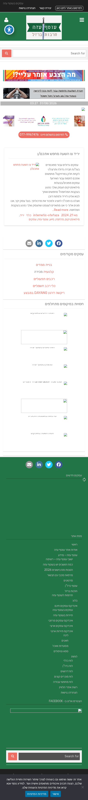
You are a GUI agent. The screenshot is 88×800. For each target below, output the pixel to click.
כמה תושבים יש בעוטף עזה (58, 564)
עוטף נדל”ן (71, 586)
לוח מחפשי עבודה (63, 682)
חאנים (65, 640)
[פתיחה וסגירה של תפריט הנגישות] (9, 30)
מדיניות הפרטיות (36, 794)
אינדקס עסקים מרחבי (60, 620)
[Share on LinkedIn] (39, 243)
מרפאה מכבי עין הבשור (60, 575)
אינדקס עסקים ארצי (61, 626)
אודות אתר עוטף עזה (65, 550)
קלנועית (48, 272)
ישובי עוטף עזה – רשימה (59, 559)
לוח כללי (68, 660)
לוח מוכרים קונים (63, 676)
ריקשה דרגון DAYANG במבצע (44, 293)
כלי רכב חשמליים (44, 286)
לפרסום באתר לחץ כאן (69, 8)
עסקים (32, 219)
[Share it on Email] (29, 243)
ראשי (74, 544)
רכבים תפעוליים (44, 279)
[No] (83, 787)
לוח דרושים (67, 671)
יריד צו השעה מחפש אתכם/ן (58, 154)
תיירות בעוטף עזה (63, 615)
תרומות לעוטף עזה (62, 595)
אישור (55, 794)
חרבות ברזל (71, 591)
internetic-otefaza (46, 215)
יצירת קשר (45, 8)
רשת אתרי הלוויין (68, 687)
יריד (22, 215)
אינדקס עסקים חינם (66, 606)
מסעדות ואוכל (60, 646)
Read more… (60, 210)
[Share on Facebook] (58, 243)
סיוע (52, 219)
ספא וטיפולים (61, 651)
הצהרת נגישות (27, 8)
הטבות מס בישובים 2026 (58, 570)
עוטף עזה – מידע (67, 555)
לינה (65, 635)
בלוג (74, 600)
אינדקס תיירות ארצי (62, 631)
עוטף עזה (43, 219)
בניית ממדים (44, 265)
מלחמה (59, 219)
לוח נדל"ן (68, 666)
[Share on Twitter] (49, 243)
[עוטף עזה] (44, 38)
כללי (28, 215)
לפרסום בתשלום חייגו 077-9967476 (42, 134)
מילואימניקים (72, 219)
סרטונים (68, 580)
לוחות (74, 656)
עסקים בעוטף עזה (63, 610)
